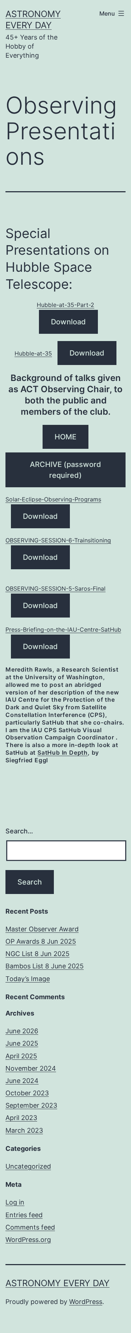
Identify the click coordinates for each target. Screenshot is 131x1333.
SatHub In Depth (62, 752)
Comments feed (30, 1227)
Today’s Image (27, 979)
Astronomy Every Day (57, 1283)
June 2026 (21, 1031)
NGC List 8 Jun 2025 (37, 953)
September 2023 (31, 1105)
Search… (19, 831)
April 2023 (21, 1117)
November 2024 (30, 1068)
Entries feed (24, 1215)
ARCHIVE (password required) (65, 470)
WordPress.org (28, 1239)
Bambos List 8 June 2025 (44, 966)
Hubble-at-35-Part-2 (65, 304)
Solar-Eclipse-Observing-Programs (53, 499)
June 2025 (21, 1043)
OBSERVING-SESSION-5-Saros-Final (55, 588)
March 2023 (24, 1130)
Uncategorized (28, 1166)
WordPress (85, 1301)
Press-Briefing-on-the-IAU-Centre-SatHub (63, 629)
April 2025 (21, 1056)
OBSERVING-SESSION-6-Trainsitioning (58, 540)
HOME (65, 436)
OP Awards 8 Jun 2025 (40, 941)
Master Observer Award (42, 929)
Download (68, 321)
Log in (14, 1202)
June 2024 (22, 1080)
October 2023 (27, 1093)
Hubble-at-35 (33, 353)
